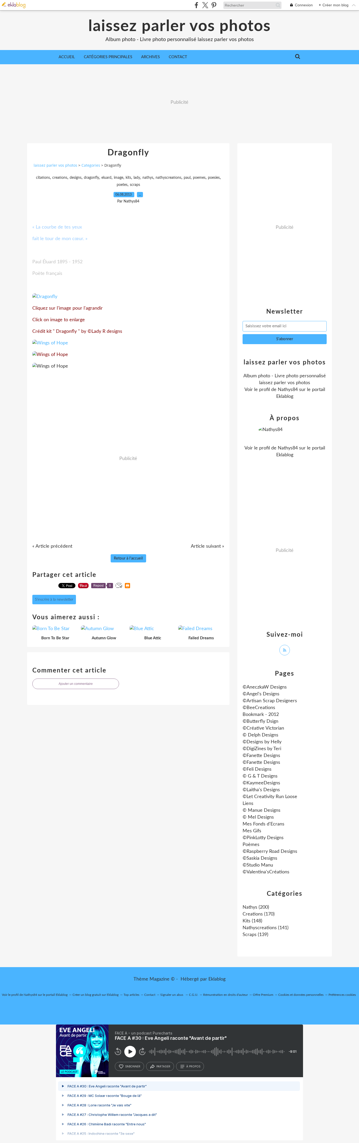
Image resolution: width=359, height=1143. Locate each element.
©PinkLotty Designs (263, 837)
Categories (90, 165)
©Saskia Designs (260, 858)
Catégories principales (108, 57)
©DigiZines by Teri (262, 748)
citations (43, 178)
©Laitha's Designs (261, 790)
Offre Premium (263, 994)
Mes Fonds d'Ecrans (263, 824)
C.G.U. (193, 994)
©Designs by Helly (262, 742)
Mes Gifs (252, 831)
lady (137, 178)
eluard (106, 178)
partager (163, 1066)
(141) (266, 928)
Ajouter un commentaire (76, 684)
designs (75, 178)
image (118, 178)
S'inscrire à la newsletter (54, 599)
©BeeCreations (259, 707)
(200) (256, 907)
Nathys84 (288, 389)
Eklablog (216, 979)
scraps (135, 185)
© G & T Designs (260, 776)
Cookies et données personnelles (301, 994)
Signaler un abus (172, 994)
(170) (259, 914)
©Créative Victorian (263, 728)
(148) (252, 921)
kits (128, 178)
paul (187, 178)
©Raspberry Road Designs (270, 851)
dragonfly (91, 178)
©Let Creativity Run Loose (270, 796)
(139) (255, 934)
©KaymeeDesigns (261, 783)
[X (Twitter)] (205, 5)
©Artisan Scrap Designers (270, 701)
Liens (248, 803)
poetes (122, 185)
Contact (178, 57)
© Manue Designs (261, 810)
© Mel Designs (258, 817)
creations (59, 178)
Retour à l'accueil (128, 558)
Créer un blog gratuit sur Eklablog (96, 994)
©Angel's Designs (261, 694)
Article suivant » (207, 546)
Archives (150, 57)
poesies (214, 178)
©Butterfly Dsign (260, 721)
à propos (193, 1066)
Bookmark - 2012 (261, 714)
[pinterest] (214, 5)
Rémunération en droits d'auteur (225, 994)
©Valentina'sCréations (266, 872)
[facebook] (196, 5)
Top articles (131, 994)
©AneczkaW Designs (265, 687)
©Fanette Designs (261, 755)
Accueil (67, 57)
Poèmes (251, 844)
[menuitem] (67, 57)
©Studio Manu (258, 865)
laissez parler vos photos (179, 26)
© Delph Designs (260, 735)
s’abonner (132, 1066)
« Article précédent (52, 546)
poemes (199, 178)
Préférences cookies (342, 994)
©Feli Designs (257, 769)
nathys (147, 178)
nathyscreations (168, 178)
